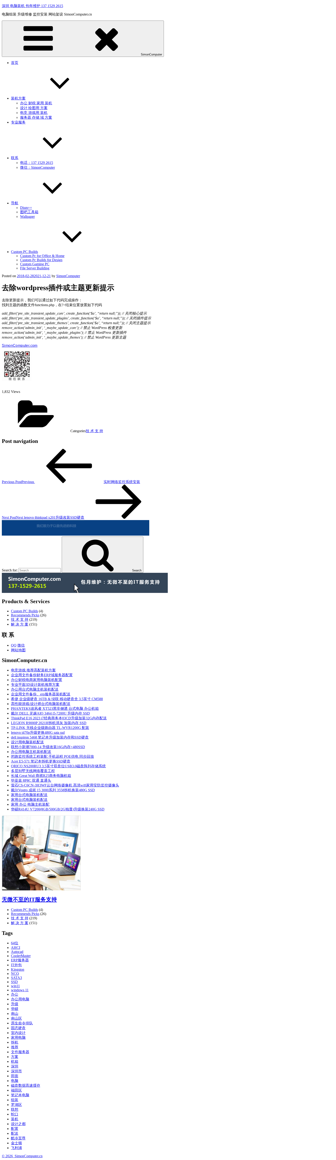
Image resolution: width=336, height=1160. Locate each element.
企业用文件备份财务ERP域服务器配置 (42, 675)
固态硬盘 (18, 1028)
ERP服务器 (20, 960)
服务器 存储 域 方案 (36, 117)
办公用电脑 (20, 999)
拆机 (14, 1042)
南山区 (16, 1018)
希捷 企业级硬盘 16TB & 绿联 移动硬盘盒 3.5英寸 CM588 (57, 699)
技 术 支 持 (94, 431)
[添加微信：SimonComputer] (17, 380)
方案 (14, 1057)
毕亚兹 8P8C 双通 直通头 (31, 780)
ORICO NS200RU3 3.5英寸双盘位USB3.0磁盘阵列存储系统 (58, 766)
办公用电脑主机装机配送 (31, 752)
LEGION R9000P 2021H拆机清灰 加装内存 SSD (48, 723)
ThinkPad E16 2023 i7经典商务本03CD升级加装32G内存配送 (59, 718)
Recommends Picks (25, 615)
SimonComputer (151, 54)
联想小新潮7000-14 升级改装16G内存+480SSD (48, 747)
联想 (14, 1109)
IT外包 (16, 965)
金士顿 (16, 1143)
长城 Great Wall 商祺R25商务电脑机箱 (41, 776)
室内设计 (18, 1033)
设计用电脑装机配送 (27, 742)
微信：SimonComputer (37, 167)
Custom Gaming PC (34, 264)
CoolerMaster (21, 956)
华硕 (14, 1009)
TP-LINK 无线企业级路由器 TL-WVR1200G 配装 (50, 728)
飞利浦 (16, 1148)
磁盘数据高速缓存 (25, 1085)
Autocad (17, 952)
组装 (14, 1100)
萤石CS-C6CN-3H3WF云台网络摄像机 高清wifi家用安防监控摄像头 (65, 785)
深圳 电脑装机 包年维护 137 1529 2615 (32, 6)
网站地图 (18, 650)
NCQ (15, 974)
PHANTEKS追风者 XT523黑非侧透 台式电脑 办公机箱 (55, 708)
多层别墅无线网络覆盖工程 (33, 771)
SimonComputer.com (19, 345)
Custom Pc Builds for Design (41, 260)
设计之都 (18, 1124)
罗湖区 (16, 1105)
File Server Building (34, 268)
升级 (14, 1004)
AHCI (15, 948)
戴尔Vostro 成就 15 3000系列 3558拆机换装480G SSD (53, 790)
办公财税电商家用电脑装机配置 (36, 680)
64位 (14, 943)
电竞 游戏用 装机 (34, 113)
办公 (14, 994)
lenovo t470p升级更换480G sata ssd (38, 732)
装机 (14, 1119)
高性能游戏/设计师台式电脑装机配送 (40, 704)
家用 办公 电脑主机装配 (30, 804)
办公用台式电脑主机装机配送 (35, 689)
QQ (13, 645)
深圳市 (16, 1071)
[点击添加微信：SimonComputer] (75, 534)
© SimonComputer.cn (22, 1156)
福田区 (16, 1090)
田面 (14, 1076)
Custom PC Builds (24, 252)
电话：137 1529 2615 (36, 163)
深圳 (14, 1066)
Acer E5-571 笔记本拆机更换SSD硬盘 (40, 761)
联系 (14, 158)
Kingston (17, 969)
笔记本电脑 (20, 1095)
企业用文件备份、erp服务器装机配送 (40, 694)
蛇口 (14, 1114)
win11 (15, 986)
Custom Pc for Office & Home (42, 256)
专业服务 (18, 122)
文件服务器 (20, 1052)
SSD (14, 982)
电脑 (14, 1081)
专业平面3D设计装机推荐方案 (35, 685)
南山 (14, 1013)
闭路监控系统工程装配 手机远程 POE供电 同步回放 (52, 756)
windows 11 (20, 990)
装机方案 (18, 98)
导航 (14, 203)
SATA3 (16, 978)
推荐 (14, 1047)
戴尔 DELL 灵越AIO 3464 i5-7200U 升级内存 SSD (50, 713)
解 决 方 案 (19, 624)
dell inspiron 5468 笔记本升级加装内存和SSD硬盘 (50, 737)
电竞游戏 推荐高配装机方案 (33, 670)
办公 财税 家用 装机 (36, 103)
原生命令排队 (22, 1023)
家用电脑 (18, 1037)
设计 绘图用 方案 (34, 108)
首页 (14, 63)
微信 (21, 645)
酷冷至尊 (18, 1138)
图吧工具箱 (29, 212)
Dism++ (26, 208)
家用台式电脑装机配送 (29, 795)
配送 (14, 1133)
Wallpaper (27, 216)
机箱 (14, 1061)
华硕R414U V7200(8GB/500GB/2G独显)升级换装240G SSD (57, 809)
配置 (14, 1129)
